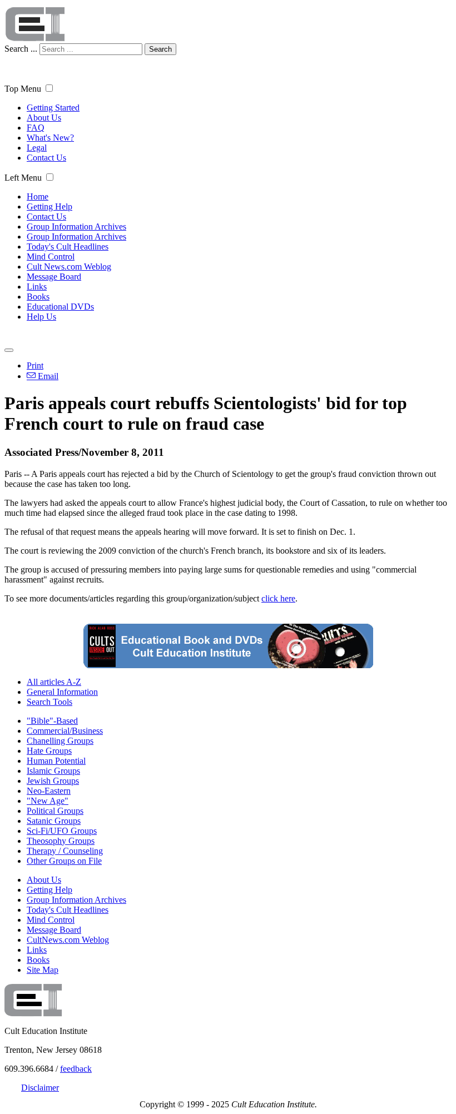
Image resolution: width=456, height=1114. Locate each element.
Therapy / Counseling (65, 851)
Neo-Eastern (49, 790)
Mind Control (51, 256)
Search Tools (49, 702)
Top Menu (22, 88)
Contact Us (46, 157)
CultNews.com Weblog (68, 939)
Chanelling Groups (60, 740)
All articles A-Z (54, 682)
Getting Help (49, 206)
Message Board (54, 276)
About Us (44, 117)
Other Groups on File (64, 861)
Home (37, 196)
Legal (37, 147)
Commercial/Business (65, 730)
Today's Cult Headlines (67, 246)
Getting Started (53, 107)
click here (278, 598)
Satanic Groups (54, 820)
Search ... (20, 48)
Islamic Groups (53, 770)
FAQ (35, 127)
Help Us (41, 316)
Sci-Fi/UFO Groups (62, 831)
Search (160, 49)
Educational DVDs (60, 306)
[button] (49, 88)
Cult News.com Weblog (69, 266)
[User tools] (8, 350)
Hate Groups (49, 750)
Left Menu (23, 177)
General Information (62, 692)
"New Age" (47, 800)
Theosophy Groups (61, 841)
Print (35, 365)
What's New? (50, 137)
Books (38, 296)
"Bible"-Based (52, 720)
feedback (76, 1068)
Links (37, 286)
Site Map (42, 969)
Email (47, 376)
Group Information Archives (76, 226)
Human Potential (56, 760)
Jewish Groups (53, 780)
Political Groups (55, 810)
